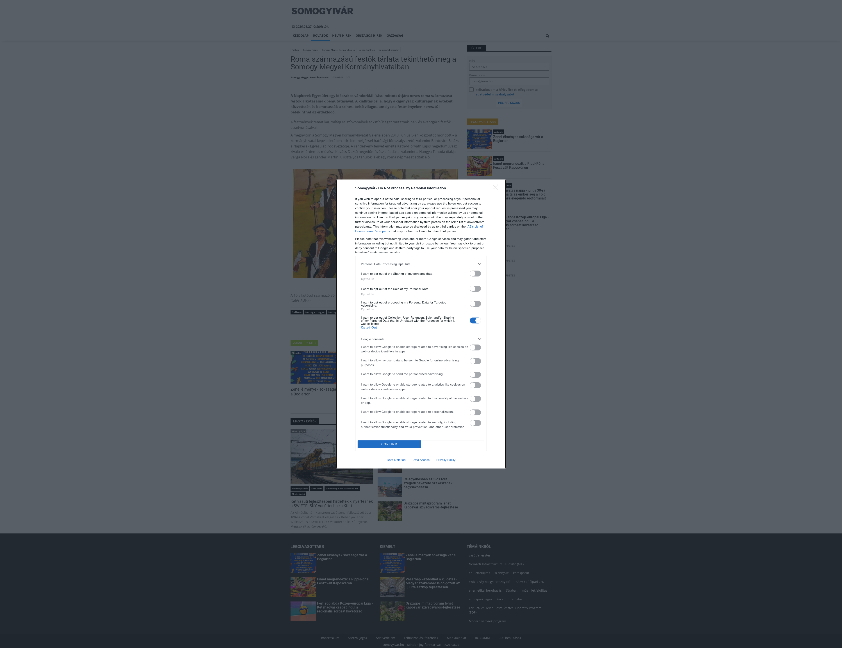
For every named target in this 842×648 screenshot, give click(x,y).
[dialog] (421, 324)
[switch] (475, 273)
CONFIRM (389, 444)
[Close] (497, 188)
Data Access (421, 459)
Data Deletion (396, 459)
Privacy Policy (445, 459)
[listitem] (421, 264)
